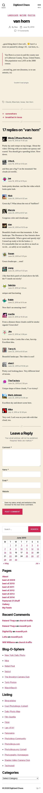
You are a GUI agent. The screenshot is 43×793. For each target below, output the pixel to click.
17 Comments (23, 31)
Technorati (9, 765)
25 (27, 556)
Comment (7, 447)
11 (27, 549)
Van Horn (29, 102)
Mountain (16, 102)
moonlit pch (25, 626)
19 (32, 552)
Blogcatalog (10, 700)
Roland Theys (9, 620)
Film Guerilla (10, 717)
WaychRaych (11, 687)
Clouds (8, 102)
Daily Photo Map (12, 711)
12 (32, 549)
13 (38, 549)
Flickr (7, 722)
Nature (23, 15)
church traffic (26, 620)
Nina (7, 660)
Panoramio (10, 733)
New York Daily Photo (15, 655)
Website (5, 492)
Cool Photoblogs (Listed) (16, 706)
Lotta (4, 637)
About (5, 576)
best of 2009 (8, 580)
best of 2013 (8, 594)
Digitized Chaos (21, 5)
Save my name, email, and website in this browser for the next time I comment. (20, 504)
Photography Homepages (16, 755)
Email (5, 481)
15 (10, 552)
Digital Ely (7, 631)
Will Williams (8, 642)
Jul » (37, 563)
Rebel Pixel (10, 666)
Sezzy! (8, 671)
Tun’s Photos (11, 682)
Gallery (6, 604)
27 (38, 556)
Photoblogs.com (12, 744)
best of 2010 (8, 583)
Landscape (13, 15)
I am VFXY (9, 727)
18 (27, 552)
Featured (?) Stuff (11, 601)
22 (10, 556)
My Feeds (7, 607)
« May (6, 563)
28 (5, 560)
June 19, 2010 (28, 27)
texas (22, 102)
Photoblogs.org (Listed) (16, 749)
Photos (31, 15)
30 (16, 560)
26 (32, 556)
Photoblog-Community (15, 738)
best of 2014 (8, 597)
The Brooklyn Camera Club (17, 677)
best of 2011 (8, 587)
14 (5, 552)
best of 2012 (8, 590)
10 (21, 549)
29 (10, 560)
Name (5, 470)
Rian (16, 27)
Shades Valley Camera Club (17, 760)
